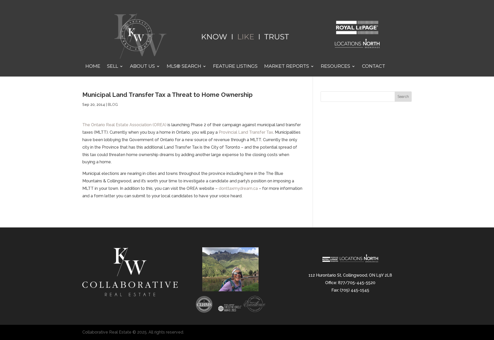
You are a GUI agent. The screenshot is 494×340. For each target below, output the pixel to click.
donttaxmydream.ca (239, 188)
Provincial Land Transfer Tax (246, 132)
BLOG (113, 105)
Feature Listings (235, 66)
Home (92, 66)
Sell (112, 66)
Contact (373, 66)
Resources (335, 66)
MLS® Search (184, 66)
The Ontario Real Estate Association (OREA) (124, 124)
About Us (142, 66)
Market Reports (286, 66)
